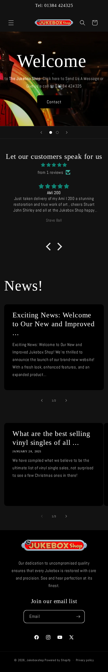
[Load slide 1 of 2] (50, 132)
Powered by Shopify (58, 660)
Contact (54, 101)
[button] (11, 23)
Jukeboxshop (35, 660)
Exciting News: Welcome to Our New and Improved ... (53, 324)
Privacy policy (85, 660)
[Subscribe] (78, 616)
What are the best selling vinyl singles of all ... (51, 438)
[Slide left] (42, 400)
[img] (54, 165)
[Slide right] (66, 400)
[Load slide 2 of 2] (57, 132)
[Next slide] (67, 132)
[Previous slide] (41, 132)
